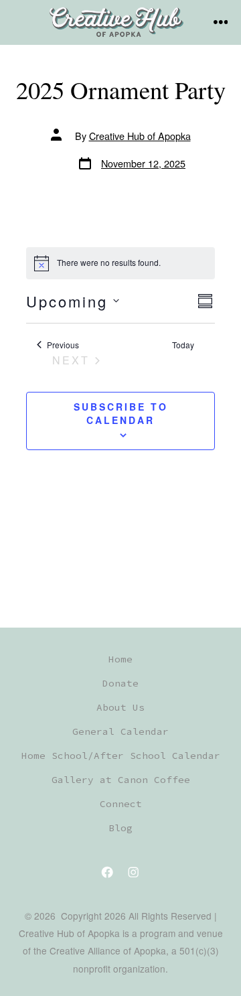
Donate (120, 683)
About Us (120, 707)
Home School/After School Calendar (120, 756)
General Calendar (120, 731)
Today (183, 345)
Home (120, 659)
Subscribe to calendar (121, 413)
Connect (121, 804)
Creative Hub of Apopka (140, 136)
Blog (120, 828)
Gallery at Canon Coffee (121, 780)
